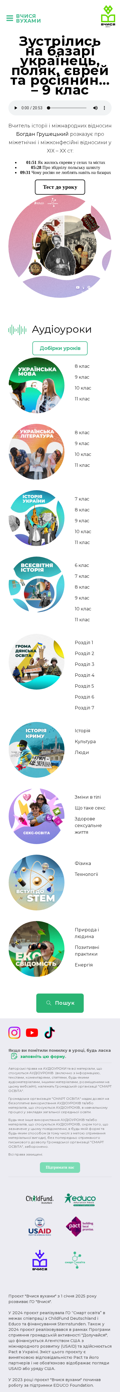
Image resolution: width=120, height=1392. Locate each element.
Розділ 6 (84, 697)
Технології (86, 874)
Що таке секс (90, 808)
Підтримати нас (60, 1167)
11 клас (82, 399)
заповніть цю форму (42, 1056)
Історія (82, 730)
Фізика (83, 863)
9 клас (82, 377)
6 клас (82, 565)
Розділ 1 (84, 642)
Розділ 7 (84, 707)
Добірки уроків (60, 348)
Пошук (65, 1003)
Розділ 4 (84, 675)
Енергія (84, 965)
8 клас (82, 366)
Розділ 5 (84, 686)
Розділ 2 (84, 653)
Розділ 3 (84, 664)
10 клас (83, 388)
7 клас (82, 499)
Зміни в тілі (88, 797)
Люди (82, 752)
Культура (85, 741)
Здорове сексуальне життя (88, 825)
